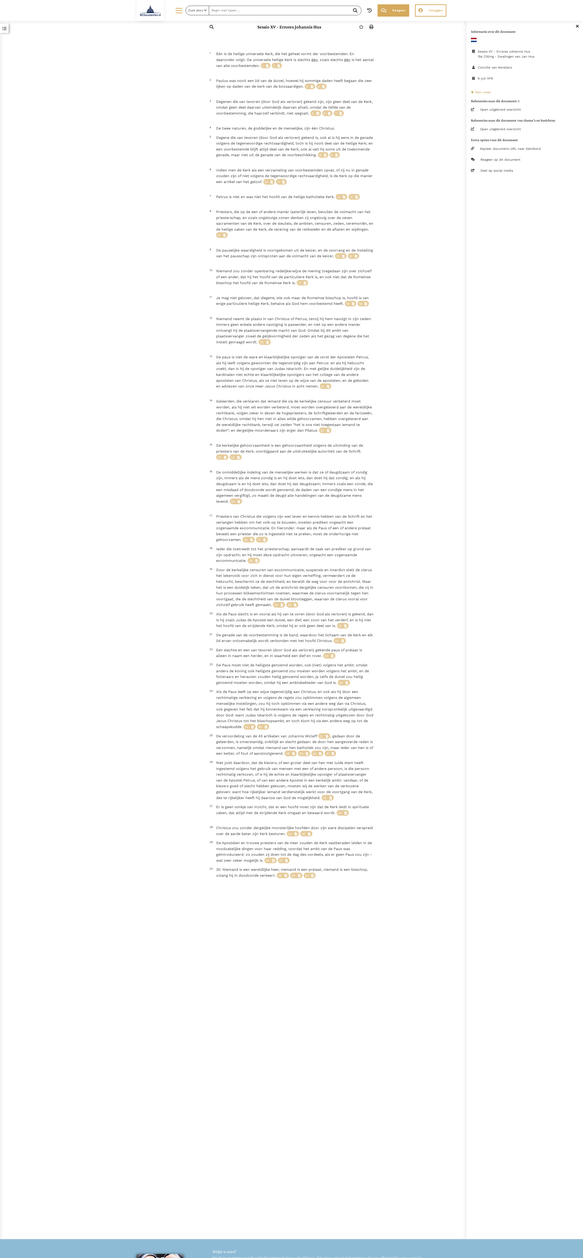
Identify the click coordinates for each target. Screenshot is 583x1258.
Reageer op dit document (500, 159)
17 (299, 283)
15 (337, 256)
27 (259, 540)
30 (289, 605)
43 (340, 813)
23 (219, 457)
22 (322, 430)
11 (278, 182)
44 (290, 834)
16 (350, 256)
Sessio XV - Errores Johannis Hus (289, 27)
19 (360, 304)
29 (276, 605)
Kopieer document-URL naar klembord (510, 148)
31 (339, 626)
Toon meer (482, 92)
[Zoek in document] (212, 27)
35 (246, 727)
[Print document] (371, 27)
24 (233, 457)
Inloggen (436, 10)
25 (233, 501)
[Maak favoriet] (361, 27)
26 (246, 540)
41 (327, 753)
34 (341, 683)
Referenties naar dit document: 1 (495, 101)
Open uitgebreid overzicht (500, 109)
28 (251, 561)
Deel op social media (497, 170)
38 (287, 753)
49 (293, 875)
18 (347, 304)
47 (280, 860)
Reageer (399, 10)
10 (266, 182)
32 (337, 641)
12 (338, 197)
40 (314, 753)
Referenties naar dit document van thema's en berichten (513, 120)
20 (261, 342)
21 (322, 386)
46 (267, 860)
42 (325, 798)
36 (260, 727)
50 (307, 875)
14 (218, 235)
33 (326, 656)
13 (351, 197)
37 (321, 736)
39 (301, 753)
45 (303, 834)
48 (280, 875)
